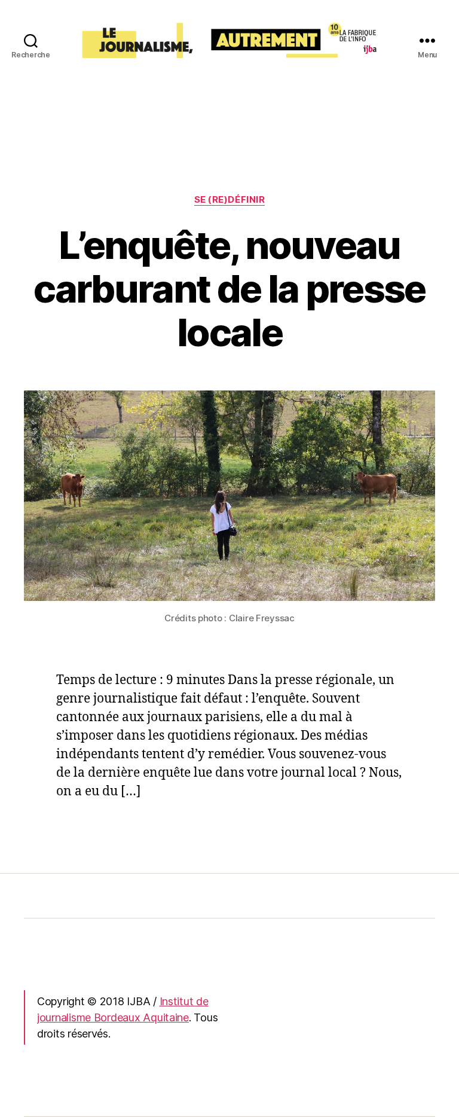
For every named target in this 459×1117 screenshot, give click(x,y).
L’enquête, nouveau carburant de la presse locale (229, 288)
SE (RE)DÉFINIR (229, 199)
